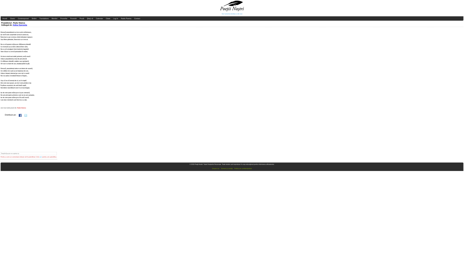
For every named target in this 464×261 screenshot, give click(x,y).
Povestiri (73, 18)
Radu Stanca (21, 108)
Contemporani (23, 18)
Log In (115, 18)
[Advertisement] (28, 134)
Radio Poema (126, 18)
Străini (34, 18)
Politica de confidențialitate (243, 168)
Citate (108, 18)
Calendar (99, 18)
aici (41, 157)
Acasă (4, 18)
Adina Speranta (20, 25)
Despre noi (215, 168)
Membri (54, 18)
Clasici (12, 18)
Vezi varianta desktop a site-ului (232, 14)
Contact (137, 18)
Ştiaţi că (90, 18)
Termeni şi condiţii (227, 168)
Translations (44, 18)
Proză (82, 18)
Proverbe (63, 18)
